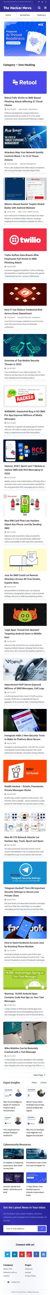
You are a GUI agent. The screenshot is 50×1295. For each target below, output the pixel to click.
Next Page (39, 1075)
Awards (28, 1272)
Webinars (41, 15)
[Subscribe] (42, 1228)
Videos (34, 1083)
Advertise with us (10, 1272)
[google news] (43, 1254)
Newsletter (25, 15)
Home (8, 15)
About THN (7, 1269)
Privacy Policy (30, 1276)
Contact (6, 1276)
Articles (43, 1083)
